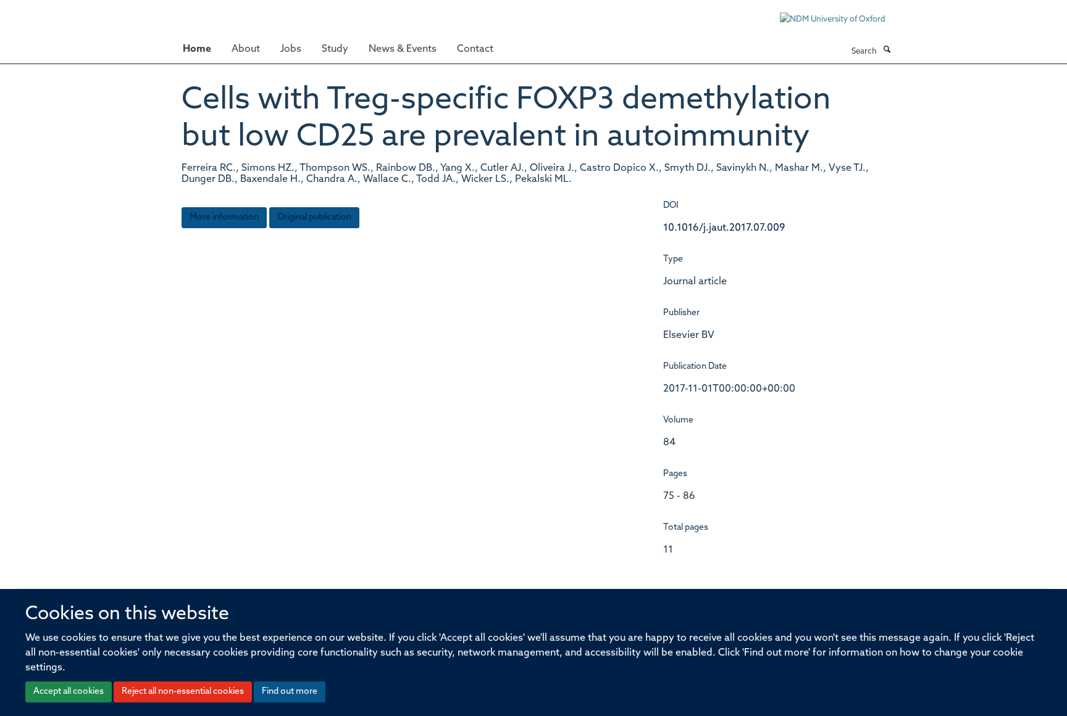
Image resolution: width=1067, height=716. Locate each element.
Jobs (290, 49)
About (246, 49)
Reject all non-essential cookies (183, 691)
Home (197, 49)
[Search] (886, 50)
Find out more (289, 691)
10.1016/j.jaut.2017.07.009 (724, 228)
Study (335, 49)
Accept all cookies (68, 691)
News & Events (403, 49)
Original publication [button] (314, 217)
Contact (475, 49)
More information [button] (224, 217)
